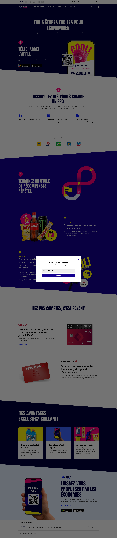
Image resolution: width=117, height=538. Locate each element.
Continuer (58, 275)
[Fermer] (78, 259)
